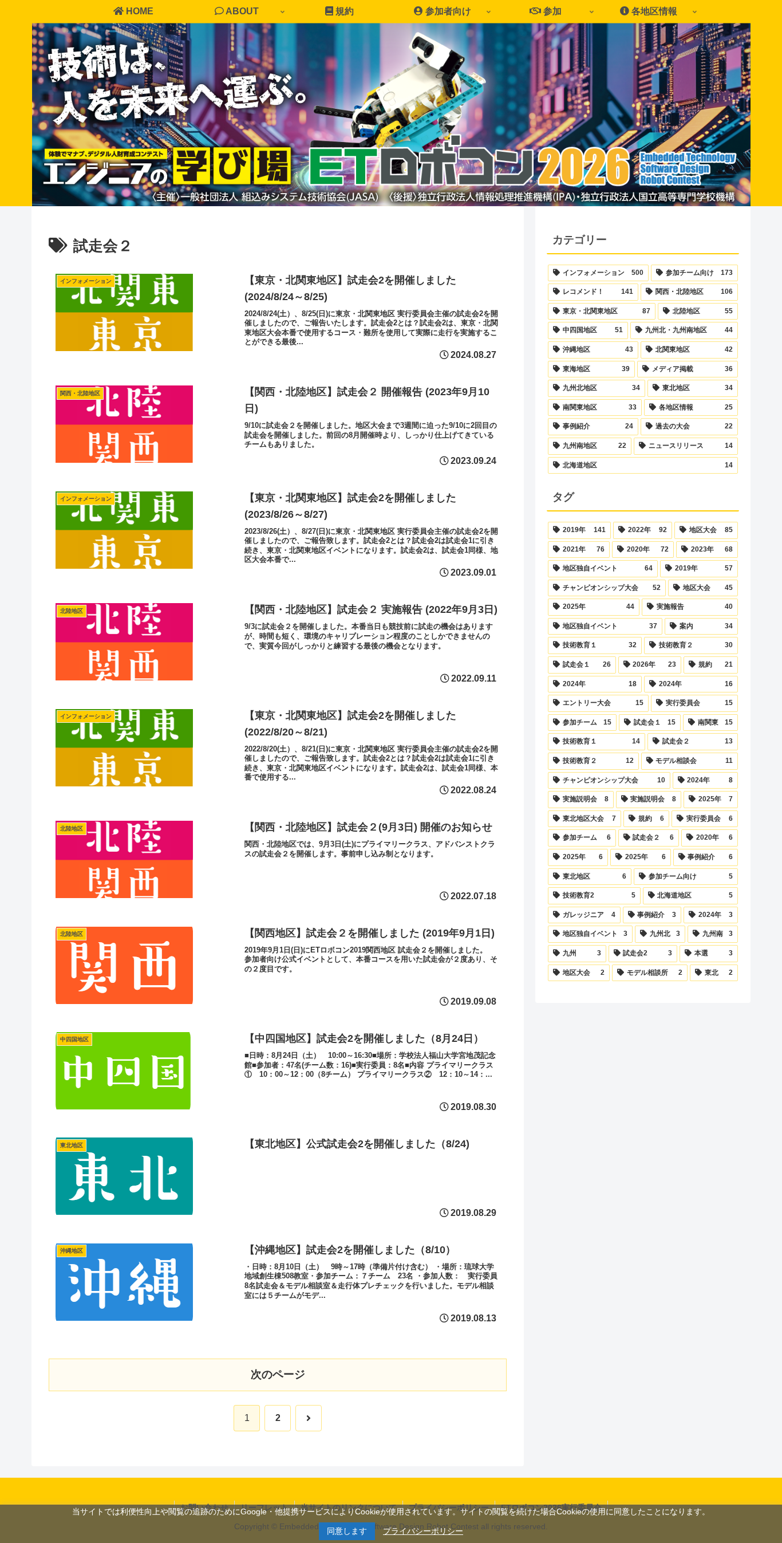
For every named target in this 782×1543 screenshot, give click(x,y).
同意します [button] (347, 1531)
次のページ (278, 1374)
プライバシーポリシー (423, 1531)
